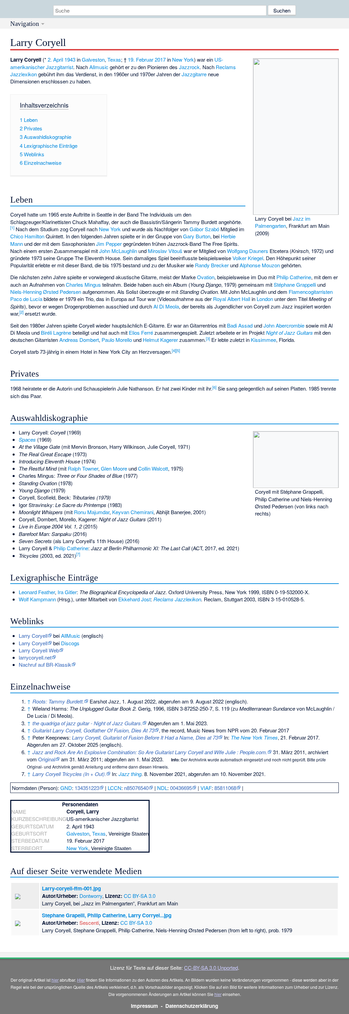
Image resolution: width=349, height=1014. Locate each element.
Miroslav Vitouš (165, 250)
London (265, 298)
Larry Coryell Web (39, 650)
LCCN (114, 787)
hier (55, 980)
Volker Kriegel (247, 258)
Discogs (70, 643)
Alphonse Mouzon (260, 265)
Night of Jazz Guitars (289, 332)
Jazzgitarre (194, 74)
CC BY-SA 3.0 (139, 895)
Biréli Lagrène (56, 332)
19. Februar (140, 59)
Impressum (144, 1006)
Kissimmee (263, 339)
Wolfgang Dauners (247, 250)
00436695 (181, 787)
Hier (81, 980)
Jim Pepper (109, 243)
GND (66, 787)
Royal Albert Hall (231, 298)
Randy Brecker (212, 265)
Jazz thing (130, 773)
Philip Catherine (293, 277)
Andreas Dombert (79, 339)
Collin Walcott (153, 468)
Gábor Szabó (204, 229)
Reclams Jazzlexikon (177, 599)
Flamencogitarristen (311, 291)
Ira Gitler (67, 592)
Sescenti (89, 922)
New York (183, 59)
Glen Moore (114, 468)
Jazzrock (189, 66)
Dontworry (90, 895)
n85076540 (136, 787)
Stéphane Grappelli (295, 284)
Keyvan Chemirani (132, 512)
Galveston (93, 59)
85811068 (225, 787)
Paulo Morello (117, 339)
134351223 (87, 787)
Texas (114, 59)
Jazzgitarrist (59, 66)
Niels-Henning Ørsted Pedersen (45, 291)
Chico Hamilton (27, 236)
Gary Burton (196, 236)
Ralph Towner (83, 468)
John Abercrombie (283, 325)
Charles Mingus (83, 284)
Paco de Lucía (26, 298)
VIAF (206, 787)
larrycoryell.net (35, 657)
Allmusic (98, 66)
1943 (69, 59)
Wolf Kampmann (37, 599)
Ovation (205, 277)
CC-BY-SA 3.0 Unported (211, 967)
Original (46, 759)
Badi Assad (240, 325)
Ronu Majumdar (91, 512)
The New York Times (254, 737)
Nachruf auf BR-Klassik (45, 664)
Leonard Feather (37, 592)
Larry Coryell (33, 643)
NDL (162, 787)
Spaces (27, 439)
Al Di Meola (166, 306)
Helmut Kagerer (160, 339)
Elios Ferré (141, 332)
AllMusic (70, 635)
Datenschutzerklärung (191, 1006)
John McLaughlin (118, 250)
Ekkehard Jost (134, 599)
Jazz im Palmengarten (282, 222)
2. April (55, 59)
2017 (160, 59)
